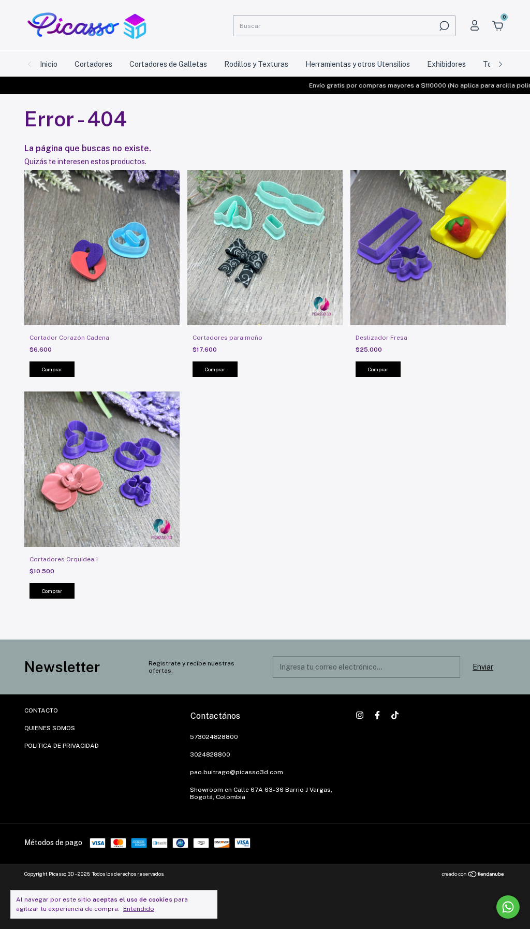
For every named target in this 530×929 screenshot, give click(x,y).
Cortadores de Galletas (168, 64)
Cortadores (93, 64)
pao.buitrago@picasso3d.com (236, 772)
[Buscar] (443, 26)
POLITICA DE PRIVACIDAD (61, 745)
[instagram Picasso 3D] (360, 715)
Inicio (48, 64)
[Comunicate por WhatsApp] (508, 907)
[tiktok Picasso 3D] (395, 715)
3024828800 (210, 754)
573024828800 (214, 737)
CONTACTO (41, 710)
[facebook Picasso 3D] (377, 715)
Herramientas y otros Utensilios (357, 64)
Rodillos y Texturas (256, 64)
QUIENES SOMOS (49, 728)
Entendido (138, 908)
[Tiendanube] (473, 875)
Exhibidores (446, 64)
